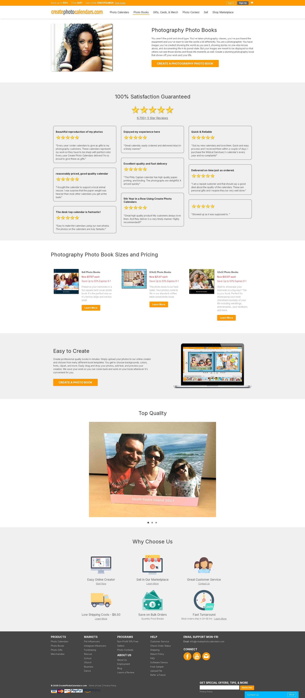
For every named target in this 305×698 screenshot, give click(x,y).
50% (65, 2)
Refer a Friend (157, 675)
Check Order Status (160, 645)
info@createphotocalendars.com (207, 641)
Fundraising (90, 650)
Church (88, 662)
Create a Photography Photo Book (185, 63)
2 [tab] (152, 522)
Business (88, 666)
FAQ (152, 658)
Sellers (120, 645)
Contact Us (204, 583)
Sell (206, 12)
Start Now (101, 583)
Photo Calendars (119, 12)
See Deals (120, 2)
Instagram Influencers (95, 645)
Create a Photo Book (75, 382)
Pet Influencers (92, 641)
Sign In (231, 3)
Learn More (91, 307)
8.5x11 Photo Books (160, 272)
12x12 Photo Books (227, 272)
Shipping (154, 650)
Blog (119, 668)
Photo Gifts (56, 650)
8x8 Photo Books (91, 272)
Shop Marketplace (223, 12)
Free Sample (157, 666)
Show (291, 694)
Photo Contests (125, 650)
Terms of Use (95, 685)
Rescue (88, 654)
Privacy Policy (206, 691)
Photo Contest (191, 12)
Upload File (156, 670)
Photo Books (141, 12)
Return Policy (157, 654)
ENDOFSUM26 (105, 2)
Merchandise (57, 654)
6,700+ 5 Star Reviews (152, 118)
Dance (87, 670)
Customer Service (159, 641)
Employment (123, 664)
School (87, 658)
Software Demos (159, 662)
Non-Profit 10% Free (127, 641)
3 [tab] (156, 522)
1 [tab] (148, 522)
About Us (122, 660)
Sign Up (243, 3)
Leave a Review (125, 672)
